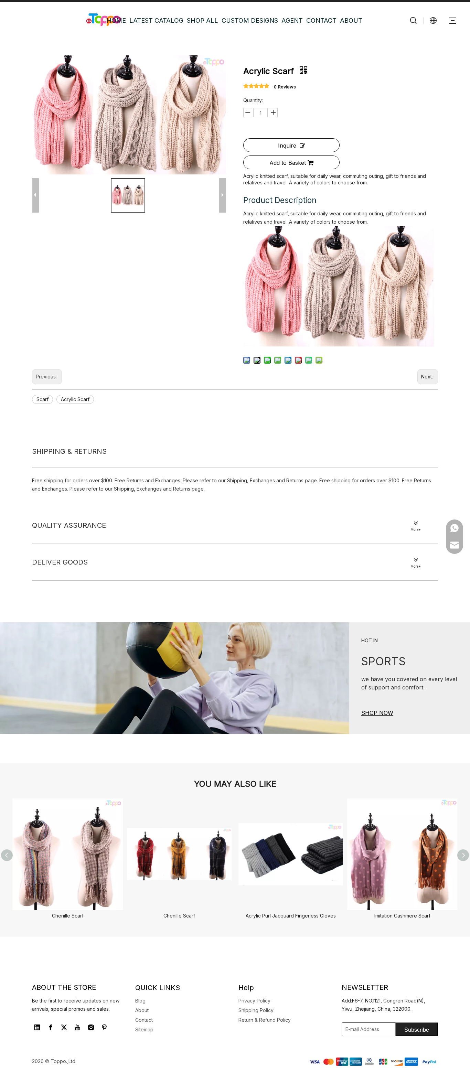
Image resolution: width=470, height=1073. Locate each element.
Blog (140, 1001)
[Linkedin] (37, 1027)
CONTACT (321, 20)
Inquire (287, 145)
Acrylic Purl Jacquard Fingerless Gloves (291, 916)
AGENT (292, 20)
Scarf (42, 399)
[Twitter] (64, 1027)
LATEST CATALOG (156, 20)
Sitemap (144, 1029)
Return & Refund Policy (264, 1020)
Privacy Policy (254, 1001)
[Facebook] (50, 1027)
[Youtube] (77, 1027)
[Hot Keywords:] (413, 20)
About (142, 1010)
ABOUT (351, 20)
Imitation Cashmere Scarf (402, 916)
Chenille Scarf (68, 916)
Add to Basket (287, 162)
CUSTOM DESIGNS (250, 20)
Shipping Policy (256, 1010)
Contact (144, 1020)
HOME (116, 20)
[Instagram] (91, 1027)
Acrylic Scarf (75, 399)
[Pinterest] (104, 1027)
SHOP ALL (202, 20)
